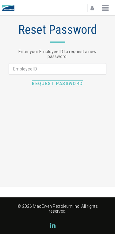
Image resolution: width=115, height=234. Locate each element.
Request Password (57, 83)
